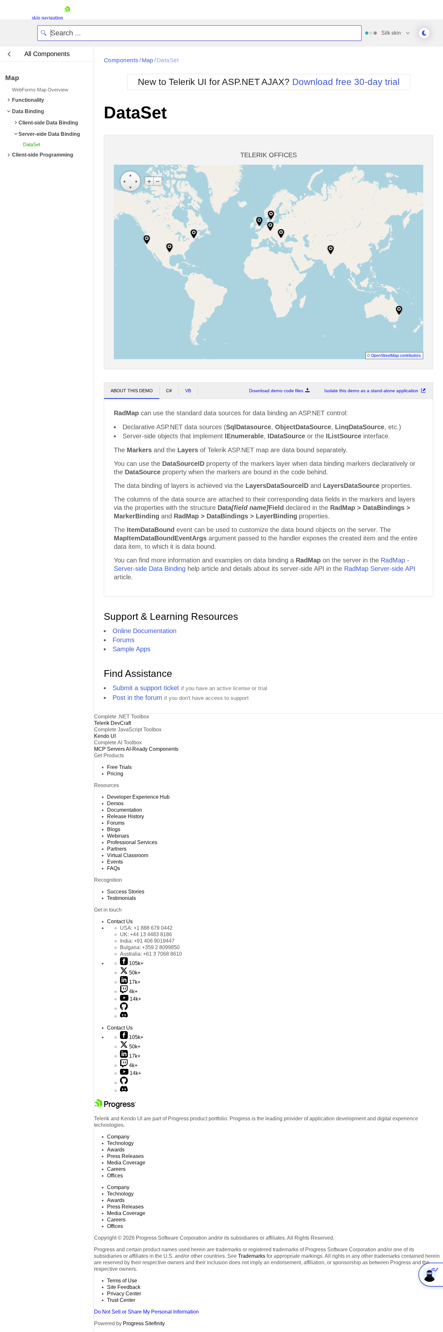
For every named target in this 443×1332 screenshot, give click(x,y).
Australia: (151, 954)
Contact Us (120, 921)
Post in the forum (137, 697)
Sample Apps (131, 649)
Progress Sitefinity (144, 1323)
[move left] (124, 181)
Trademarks (251, 1256)
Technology (120, 1143)
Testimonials (121, 898)
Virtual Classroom (127, 855)
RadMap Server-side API (379, 568)
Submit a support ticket (146, 687)
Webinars (118, 836)
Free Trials (119, 767)
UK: (146, 934)
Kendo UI (105, 736)
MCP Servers (109, 749)
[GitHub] (124, 1008)
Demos (115, 803)
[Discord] (124, 1016)
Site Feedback (123, 1287)
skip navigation (47, 17)
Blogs (113, 829)
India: (147, 941)
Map (147, 60)
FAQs (113, 868)
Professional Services (132, 842)
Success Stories (125, 891)
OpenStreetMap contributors (396, 355)
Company (118, 1136)
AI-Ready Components (152, 749)
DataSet (168, 60)
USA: (146, 928)
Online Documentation (144, 630)
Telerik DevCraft (112, 723)
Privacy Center (124, 1293)
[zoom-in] (149, 181)
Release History (125, 816)
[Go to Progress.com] (115, 1107)
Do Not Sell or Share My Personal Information (146, 1311)
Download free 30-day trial (346, 82)
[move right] (136, 181)
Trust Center (121, 1300)
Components (121, 60)
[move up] (130, 175)
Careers (116, 1169)
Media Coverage (126, 1162)
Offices (115, 1175)
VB (188, 390)
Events (115, 862)
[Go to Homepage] (67, 17)
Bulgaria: (150, 947)
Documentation (124, 810)
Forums (124, 639)
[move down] (130, 187)
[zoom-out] (157, 181)
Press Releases (125, 1156)
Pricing (115, 773)
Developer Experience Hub (138, 797)
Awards (116, 1149)
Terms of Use (122, 1280)
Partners (116, 849)
